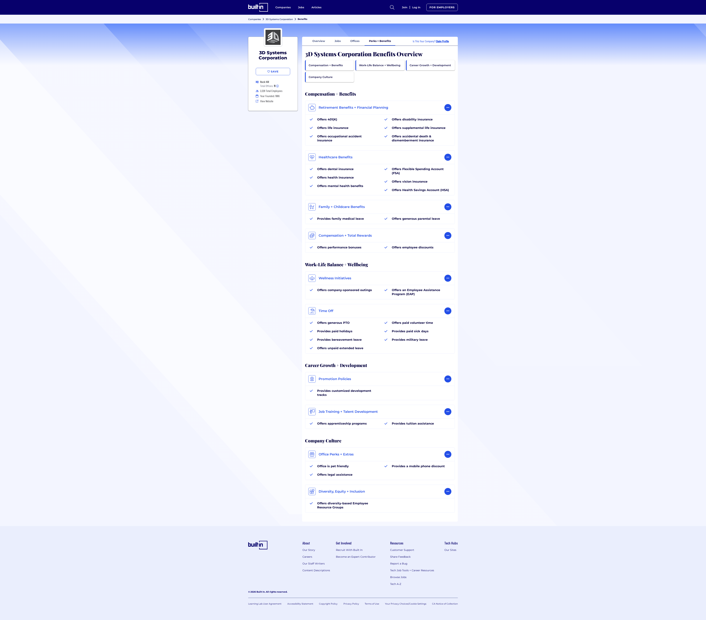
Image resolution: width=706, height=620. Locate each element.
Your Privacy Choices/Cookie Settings (405, 603)
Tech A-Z (395, 584)
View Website (266, 101)
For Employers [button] (442, 7)
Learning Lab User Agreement (264, 603)
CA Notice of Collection (445, 603)
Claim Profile (442, 41)
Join (404, 7)
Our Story (308, 550)
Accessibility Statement (300, 603)
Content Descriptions (316, 570)
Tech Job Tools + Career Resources (412, 570)
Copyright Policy (328, 603)
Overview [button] (318, 41)
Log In (416, 7)
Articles (316, 7)
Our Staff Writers (313, 563)
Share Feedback (400, 556)
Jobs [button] (338, 41)
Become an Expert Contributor (356, 556)
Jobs (301, 7)
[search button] (392, 7)
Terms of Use (372, 603)
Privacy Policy (351, 603)
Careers (307, 556)
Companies (283, 7)
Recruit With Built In (349, 550)
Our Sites (450, 550)
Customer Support (402, 550)
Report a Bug (398, 563)
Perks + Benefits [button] (380, 41)
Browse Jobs (398, 577)
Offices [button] (354, 41)
